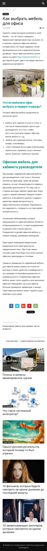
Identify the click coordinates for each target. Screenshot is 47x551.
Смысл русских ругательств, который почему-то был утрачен (21, 450)
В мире (13, 10)
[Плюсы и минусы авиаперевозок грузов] (23, 359)
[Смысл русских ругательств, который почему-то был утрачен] (23, 432)
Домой (5, 10)
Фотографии (7, 406)
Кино (5, 482)
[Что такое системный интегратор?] (23, 395)
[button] (43, 3)
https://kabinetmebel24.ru (28, 57)
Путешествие (7, 370)
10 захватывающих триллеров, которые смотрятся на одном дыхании (23, 529)
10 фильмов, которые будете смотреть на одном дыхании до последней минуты (23, 489)
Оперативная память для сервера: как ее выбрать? (21, 327)
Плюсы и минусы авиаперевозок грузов (17, 376)
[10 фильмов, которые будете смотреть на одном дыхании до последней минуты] (23, 471)
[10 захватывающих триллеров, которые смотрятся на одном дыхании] (23, 510)
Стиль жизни (8, 442)
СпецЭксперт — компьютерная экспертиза (25, 341)
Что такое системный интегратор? (17, 412)
